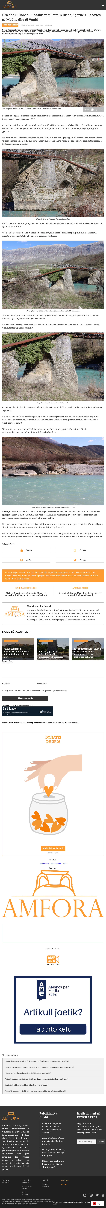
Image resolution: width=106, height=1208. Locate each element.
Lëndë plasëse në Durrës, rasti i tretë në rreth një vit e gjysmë (53, 1152)
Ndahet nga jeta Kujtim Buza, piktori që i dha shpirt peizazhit (27, 1073)
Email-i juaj (42, 683)
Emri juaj (6, 683)
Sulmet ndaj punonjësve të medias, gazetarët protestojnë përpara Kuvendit (80, 594)
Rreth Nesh (65, 1180)
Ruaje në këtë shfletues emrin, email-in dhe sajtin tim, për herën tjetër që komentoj (36, 691)
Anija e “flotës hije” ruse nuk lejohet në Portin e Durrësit (53, 1141)
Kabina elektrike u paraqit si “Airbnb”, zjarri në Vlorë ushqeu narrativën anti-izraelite (36, 1061)
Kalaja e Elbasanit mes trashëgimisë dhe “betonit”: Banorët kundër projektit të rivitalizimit (39, 1067)
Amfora (29, 550)
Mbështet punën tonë (53, 848)
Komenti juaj (7, 663)
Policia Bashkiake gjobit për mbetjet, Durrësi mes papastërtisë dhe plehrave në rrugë (36, 1079)
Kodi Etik (45, 1180)
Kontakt (64, 1184)
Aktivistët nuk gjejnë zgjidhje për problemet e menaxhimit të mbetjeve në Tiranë (35, 1091)
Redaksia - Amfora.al (27, 25)
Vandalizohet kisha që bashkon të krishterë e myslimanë (26, 1085)
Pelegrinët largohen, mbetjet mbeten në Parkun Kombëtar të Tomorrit (51, 1128)
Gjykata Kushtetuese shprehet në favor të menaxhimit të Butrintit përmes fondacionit (25, 594)
